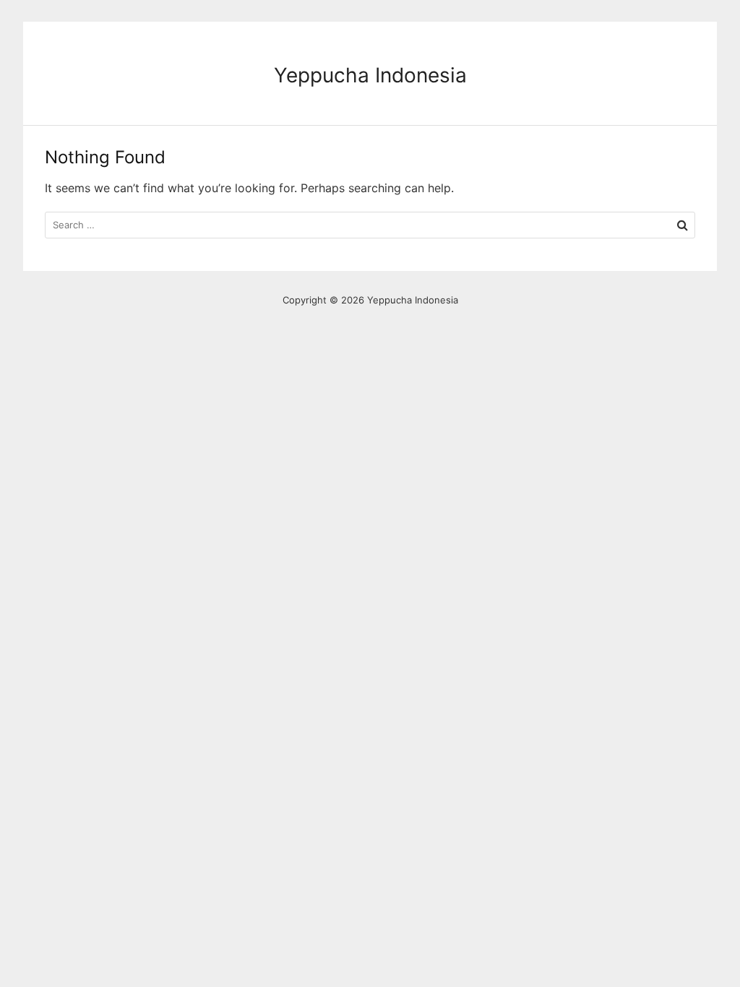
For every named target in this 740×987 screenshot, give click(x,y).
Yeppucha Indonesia (370, 75)
